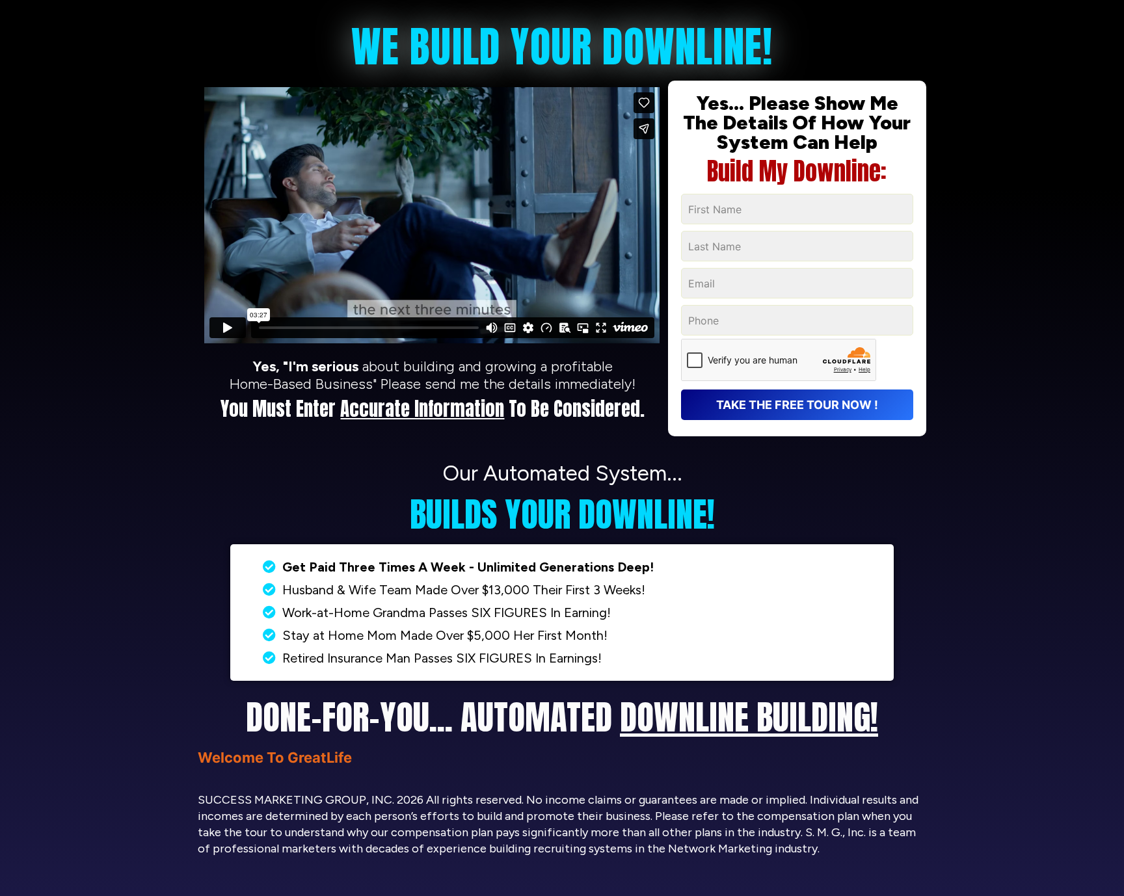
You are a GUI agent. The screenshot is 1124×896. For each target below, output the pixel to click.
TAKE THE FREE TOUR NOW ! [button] (797, 405)
